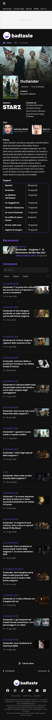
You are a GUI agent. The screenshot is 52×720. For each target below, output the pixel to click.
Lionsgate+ (18, 569)
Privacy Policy (15, 696)
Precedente (10, 671)
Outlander (8, 283)
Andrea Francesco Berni (26, 255)
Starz (15, 283)
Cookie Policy (26, 696)
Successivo (42, 671)
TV (16, 43)
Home (9, 43)
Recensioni (21, 247)
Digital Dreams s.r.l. (32, 700)
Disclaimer (37, 696)
